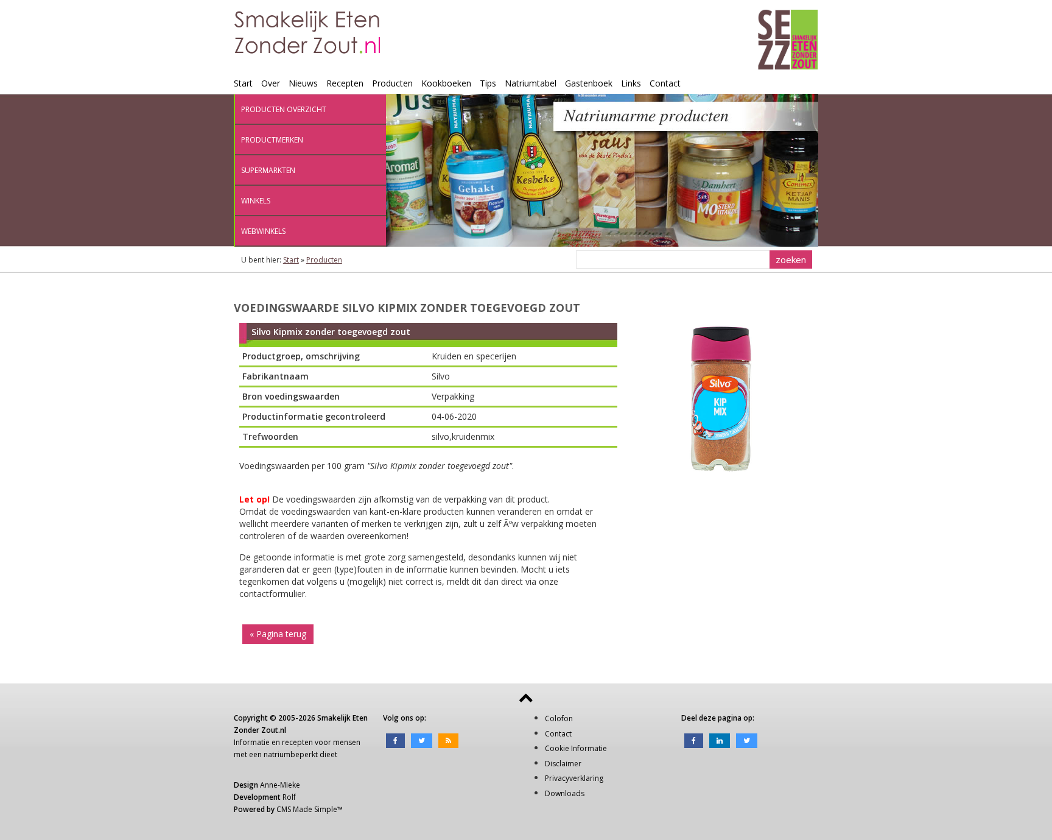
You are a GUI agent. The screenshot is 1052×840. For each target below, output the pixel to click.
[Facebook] (395, 740)
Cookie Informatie (576, 748)
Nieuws (303, 83)
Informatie (252, 742)
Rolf (289, 797)
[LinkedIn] (719, 740)
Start (243, 83)
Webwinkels (263, 231)
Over (270, 83)
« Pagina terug (278, 634)
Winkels (255, 201)
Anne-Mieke (280, 785)
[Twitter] (421, 740)
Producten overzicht (283, 109)
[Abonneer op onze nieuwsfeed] (448, 740)
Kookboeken (446, 83)
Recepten (344, 83)
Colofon (559, 718)
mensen (346, 742)
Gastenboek (588, 83)
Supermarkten (268, 170)
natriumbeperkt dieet (300, 754)
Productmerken (272, 140)
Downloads (564, 793)
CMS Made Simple (306, 809)
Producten (392, 83)
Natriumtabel (530, 83)
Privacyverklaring (574, 778)
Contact (665, 83)
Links (631, 83)
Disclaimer (563, 763)
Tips (488, 83)
